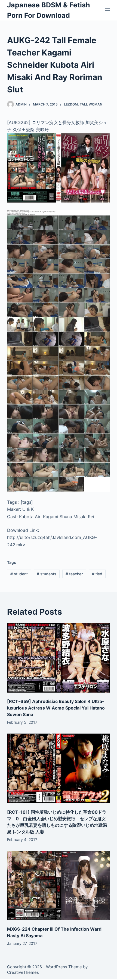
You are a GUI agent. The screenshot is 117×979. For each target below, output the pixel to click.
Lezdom (71, 104)
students (46, 573)
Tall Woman (91, 104)
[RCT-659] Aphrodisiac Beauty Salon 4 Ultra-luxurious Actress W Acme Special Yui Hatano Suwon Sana (56, 708)
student (19, 573)
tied (97, 573)
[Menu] (107, 10)
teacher (74, 573)
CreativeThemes (23, 972)
